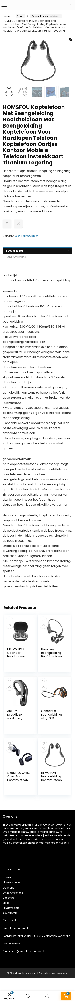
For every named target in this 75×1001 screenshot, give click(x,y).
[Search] (69, 5)
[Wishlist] (28, 996)
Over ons (8, 887)
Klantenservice (12, 882)
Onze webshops (13, 893)
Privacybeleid (11, 908)
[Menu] (4, 5)
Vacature (9, 898)
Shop (20, 16)
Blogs (6, 903)
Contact (8, 877)
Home (6, 16)
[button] (70, 39)
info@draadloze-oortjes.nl (28, 951)
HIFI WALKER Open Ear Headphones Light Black (16, 654)
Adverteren (10, 913)
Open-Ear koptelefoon (46, 16)
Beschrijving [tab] (14, 250)
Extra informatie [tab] (16, 257)
